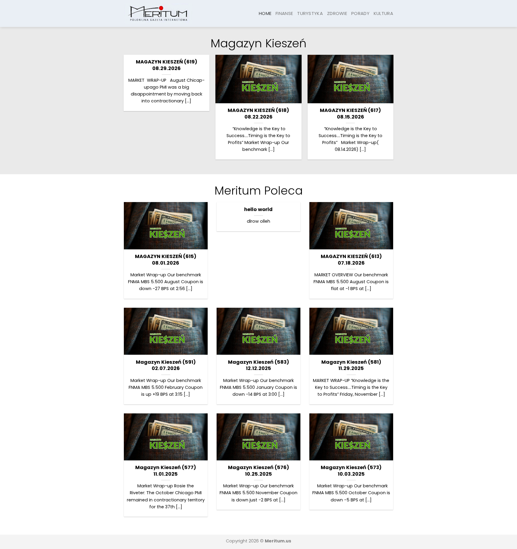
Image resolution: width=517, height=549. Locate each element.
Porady (360, 13)
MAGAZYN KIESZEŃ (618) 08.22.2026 (258, 113)
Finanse (284, 13)
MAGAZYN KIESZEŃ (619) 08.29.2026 (166, 65)
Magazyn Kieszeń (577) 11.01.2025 (165, 470)
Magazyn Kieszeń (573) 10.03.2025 (351, 470)
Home (265, 13)
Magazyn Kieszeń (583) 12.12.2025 (258, 365)
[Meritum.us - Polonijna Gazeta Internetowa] (158, 13)
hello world (258, 209)
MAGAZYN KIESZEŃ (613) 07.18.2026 (351, 259)
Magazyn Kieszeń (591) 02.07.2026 (166, 365)
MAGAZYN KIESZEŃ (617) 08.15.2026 (350, 113)
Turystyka (310, 13)
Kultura (383, 13)
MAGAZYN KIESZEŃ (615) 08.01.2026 (165, 259)
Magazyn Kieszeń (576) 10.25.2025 (258, 470)
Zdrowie (337, 13)
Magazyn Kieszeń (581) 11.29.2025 (351, 365)
